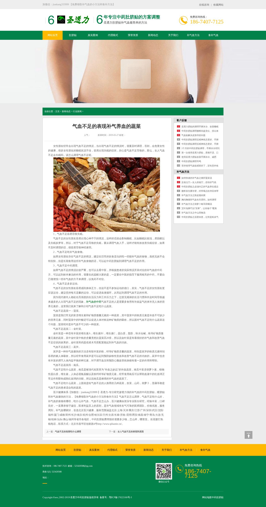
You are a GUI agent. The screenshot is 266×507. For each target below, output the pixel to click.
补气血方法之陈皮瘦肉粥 (193, 195)
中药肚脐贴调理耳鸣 (191, 161)
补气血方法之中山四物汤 (193, 212)
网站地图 (207, 497)
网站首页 (53, 35)
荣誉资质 (133, 35)
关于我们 (173, 35)
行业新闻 (77, 111)
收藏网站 (218, 4)
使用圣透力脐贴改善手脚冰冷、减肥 (198, 157)
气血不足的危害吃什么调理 (68, 431)
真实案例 (93, 35)
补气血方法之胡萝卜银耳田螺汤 (196, 204)
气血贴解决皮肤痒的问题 (193, 135)
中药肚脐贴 (217, 497)
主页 (57, 111)
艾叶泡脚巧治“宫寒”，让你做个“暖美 (199, 208)
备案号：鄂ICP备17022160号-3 (116, 497)
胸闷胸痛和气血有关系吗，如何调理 (198, 199)
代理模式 (113, 35)
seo (56, 497)
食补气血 (213, 35)
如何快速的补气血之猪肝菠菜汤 (196, 178)
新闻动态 (153, 35)
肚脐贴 (73, 35)
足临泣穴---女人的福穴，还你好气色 (198, 182)
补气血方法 (193, 35)
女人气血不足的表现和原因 (131, 431)
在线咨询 (204, 4)
